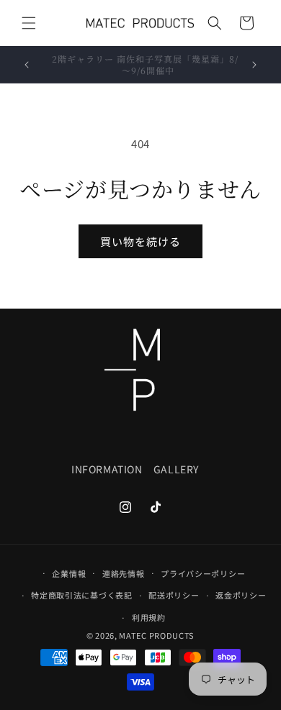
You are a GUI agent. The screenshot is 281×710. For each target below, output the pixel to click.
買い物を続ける (140, 241)
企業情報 (69, 573)
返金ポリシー (240, 595)
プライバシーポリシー (203, 573)
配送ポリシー (173, 595)
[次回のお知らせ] (254, 65)
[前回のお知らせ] (27, 65)
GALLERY (176, 469)
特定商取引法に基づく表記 (81, 595)
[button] (29, 23)
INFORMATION (107, 469)
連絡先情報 (123, 573)
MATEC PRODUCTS (157, 635)
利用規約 (149, 617)
